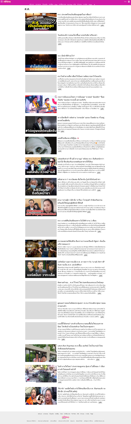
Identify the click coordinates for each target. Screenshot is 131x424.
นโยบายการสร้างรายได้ (63, 421)
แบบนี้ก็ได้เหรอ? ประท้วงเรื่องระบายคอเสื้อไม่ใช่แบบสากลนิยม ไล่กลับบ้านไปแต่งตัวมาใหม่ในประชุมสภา (80, 325)
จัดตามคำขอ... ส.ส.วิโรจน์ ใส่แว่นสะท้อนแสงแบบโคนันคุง (81, 282)
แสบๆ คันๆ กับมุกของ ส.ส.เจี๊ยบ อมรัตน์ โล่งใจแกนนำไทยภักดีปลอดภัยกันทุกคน (80, 347)
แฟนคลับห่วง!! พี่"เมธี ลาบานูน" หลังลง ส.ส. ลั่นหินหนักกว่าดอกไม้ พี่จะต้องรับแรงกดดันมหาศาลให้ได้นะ (81, 160)
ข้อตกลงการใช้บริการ (31, 421)
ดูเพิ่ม (102, 25)
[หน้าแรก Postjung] (7, 1)
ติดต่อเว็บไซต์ (79, 421)
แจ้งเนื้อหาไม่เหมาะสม (99, 421)
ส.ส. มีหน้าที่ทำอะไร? (66, 56)
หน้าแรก (31, 4)
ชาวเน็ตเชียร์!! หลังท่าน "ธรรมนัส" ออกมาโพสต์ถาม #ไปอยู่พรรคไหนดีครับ (81, 119)
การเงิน (85, 4)
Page (90, 4)
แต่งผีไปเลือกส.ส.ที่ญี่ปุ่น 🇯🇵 (68, 138)
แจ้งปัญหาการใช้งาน (88, 421)
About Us (72, 421)
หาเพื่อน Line (62, 4)
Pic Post (69, 4)
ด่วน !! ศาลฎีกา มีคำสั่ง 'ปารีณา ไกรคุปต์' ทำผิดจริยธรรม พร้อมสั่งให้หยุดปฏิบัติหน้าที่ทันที (80, 201)
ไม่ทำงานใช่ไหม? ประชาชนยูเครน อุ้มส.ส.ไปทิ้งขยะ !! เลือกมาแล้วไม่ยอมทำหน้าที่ (81, 367)
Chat (56, 4)
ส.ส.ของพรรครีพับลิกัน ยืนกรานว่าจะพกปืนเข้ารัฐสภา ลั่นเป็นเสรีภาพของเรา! (81, 242)
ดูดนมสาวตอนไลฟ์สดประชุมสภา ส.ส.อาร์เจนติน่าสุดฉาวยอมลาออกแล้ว (82, 304)
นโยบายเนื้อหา (53, 421)
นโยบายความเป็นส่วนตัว (43, 421)
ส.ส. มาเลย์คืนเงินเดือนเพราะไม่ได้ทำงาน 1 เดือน (77, 221)
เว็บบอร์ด (44, 4)
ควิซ (74, 4)
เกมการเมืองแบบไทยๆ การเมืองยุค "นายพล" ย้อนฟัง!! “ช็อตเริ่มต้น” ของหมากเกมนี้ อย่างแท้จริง (81, 98)
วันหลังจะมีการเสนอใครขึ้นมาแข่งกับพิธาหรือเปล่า (77, 35)
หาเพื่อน (51, 4)
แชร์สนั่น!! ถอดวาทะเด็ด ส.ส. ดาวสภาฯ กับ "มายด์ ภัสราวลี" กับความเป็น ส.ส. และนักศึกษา (81, 263)
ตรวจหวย (38, 4)
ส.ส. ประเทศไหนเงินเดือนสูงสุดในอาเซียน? (74, 14)
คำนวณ (79, 4)
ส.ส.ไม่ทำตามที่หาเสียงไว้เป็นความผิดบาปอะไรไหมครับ (79, 76)
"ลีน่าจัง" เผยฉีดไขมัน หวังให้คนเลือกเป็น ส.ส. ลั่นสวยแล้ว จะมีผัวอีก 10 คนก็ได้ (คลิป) (82, 390)
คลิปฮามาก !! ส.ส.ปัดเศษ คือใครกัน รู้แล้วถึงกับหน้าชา (79, 179)
